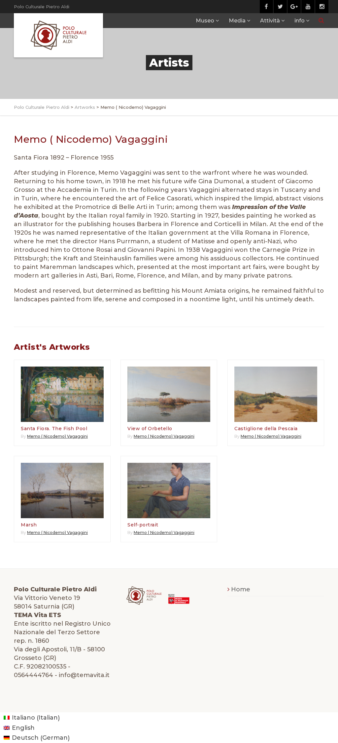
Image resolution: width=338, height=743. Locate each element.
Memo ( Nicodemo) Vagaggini (57, 436)
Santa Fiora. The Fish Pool (54, 428)
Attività (270, 20)
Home (240, 589)
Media (237, 20)
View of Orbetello (149, 428)
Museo (205, 20)
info (299, 20)
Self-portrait (142, 525)
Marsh (29, 525)
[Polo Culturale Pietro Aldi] (58, 35)
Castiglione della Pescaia (266, 428)
